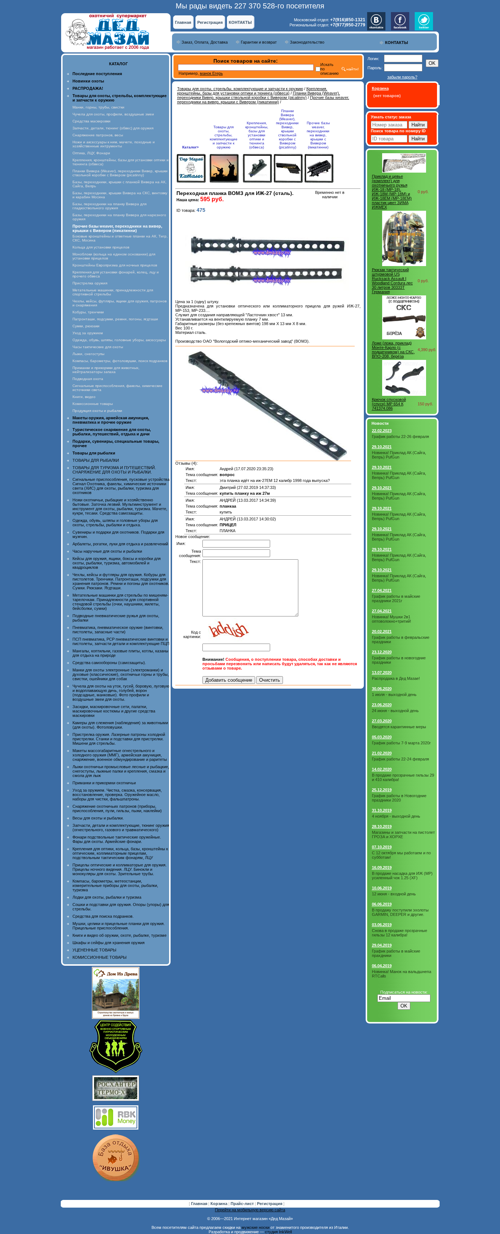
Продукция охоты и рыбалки (97, 411)
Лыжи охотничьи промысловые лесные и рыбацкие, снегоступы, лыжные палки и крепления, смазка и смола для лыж (120, 771)
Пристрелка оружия (89, 283)
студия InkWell (278, 1232)
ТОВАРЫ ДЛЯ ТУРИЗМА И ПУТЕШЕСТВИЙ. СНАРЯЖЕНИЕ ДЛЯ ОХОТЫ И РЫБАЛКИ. (114, 469)
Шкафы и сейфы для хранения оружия (108, 942)
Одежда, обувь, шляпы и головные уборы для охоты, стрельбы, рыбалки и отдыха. (115, 522)
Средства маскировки (91, 121)
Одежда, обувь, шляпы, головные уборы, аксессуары (119, 340)
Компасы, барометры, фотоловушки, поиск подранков (119, 361)
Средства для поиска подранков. (103, 916)
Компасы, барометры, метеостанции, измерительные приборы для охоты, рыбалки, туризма (115, 885)
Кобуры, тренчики (88, 312)
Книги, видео (84, 397)
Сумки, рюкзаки (86, 326)
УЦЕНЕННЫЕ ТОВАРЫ (94, 950)
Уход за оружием (87, 333)
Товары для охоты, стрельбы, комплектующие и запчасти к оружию (240, 88)
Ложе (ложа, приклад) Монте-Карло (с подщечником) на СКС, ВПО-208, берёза (393, 349)
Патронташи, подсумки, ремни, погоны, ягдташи (115, 319)
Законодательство (307, 42)
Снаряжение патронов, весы (97, 135)
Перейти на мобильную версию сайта (250, 1210)
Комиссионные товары (92, 404)
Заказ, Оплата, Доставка (205, 42)
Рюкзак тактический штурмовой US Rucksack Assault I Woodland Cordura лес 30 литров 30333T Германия (392, 281)
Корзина (219, 1203)
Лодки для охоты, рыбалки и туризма (106, 897)
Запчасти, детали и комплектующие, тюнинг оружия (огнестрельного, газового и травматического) (120, 827)
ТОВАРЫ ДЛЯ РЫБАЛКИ (95, 460)
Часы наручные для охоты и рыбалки (107, 551)
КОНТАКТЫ (240, 22)
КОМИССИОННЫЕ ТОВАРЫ (99, 957)
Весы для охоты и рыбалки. (98, 818)
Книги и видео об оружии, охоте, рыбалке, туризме (119, 935)
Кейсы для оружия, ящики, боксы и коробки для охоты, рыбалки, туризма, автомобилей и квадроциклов (116, 563)
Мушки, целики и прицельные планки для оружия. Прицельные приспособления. (118, 925)
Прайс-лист (243, 1203)
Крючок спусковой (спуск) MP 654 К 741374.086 (389, 403)
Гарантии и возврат (259, 42)
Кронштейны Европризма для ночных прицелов (114, 265)
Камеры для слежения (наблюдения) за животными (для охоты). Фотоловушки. (120, 725)
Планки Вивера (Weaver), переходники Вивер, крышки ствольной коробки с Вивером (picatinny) (120, 173)
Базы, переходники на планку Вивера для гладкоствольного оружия (109, 206)
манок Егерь (211, 73)
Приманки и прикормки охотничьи (104, 783)
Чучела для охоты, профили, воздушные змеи (113, 114)
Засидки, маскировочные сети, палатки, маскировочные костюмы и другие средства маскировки (113, 711)
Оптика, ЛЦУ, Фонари (91, 153)
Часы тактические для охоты (97, 347)
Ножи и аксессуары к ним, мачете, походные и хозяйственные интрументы (113, 144)
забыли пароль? (402, 77)
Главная (183, 22)
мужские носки (255, 1227)
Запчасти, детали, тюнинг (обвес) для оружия (112, 128)
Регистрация (210, 22)
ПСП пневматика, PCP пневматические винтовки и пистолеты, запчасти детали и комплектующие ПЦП (120, 641)
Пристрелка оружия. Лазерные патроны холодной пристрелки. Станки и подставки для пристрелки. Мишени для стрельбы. (118, 738)
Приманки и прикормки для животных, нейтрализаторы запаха (105, 370)
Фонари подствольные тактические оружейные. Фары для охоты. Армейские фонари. (116, 839)
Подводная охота (87, 379)
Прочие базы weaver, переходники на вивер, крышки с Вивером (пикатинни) (263, 99)
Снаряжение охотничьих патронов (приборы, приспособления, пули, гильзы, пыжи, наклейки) (117, 808)
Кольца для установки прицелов (100, 247)
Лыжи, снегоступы (88, 354)
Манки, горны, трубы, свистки (98, 107)
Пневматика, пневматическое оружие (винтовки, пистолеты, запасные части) (117, 629)
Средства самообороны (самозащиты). (109, 662)
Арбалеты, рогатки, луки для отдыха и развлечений (120, 544)
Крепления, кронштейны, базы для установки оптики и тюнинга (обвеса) (252, 90)
